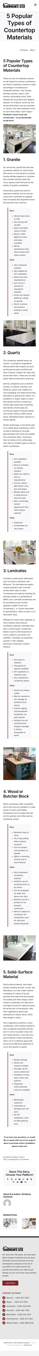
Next (32, 50)
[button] (4, 1223)
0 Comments (24, 1159)
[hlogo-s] (13, 4)
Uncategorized (13, 1159)
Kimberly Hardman (12, 1157)
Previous (24, 50)
